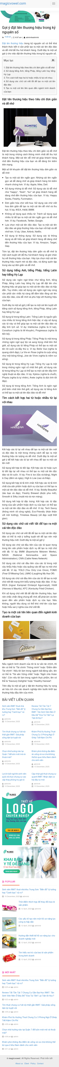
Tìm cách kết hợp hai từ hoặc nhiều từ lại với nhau (29, 77)
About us (19, 1063)
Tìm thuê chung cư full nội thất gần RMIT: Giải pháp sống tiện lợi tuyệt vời (13, 735)
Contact (40, 1063)
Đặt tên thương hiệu (12, 43)
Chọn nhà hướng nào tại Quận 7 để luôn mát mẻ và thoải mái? (13, 754)
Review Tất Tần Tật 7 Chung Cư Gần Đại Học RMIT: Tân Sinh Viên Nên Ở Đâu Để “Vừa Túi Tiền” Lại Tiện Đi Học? (43, 712)
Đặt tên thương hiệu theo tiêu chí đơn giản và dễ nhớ (30, 67)
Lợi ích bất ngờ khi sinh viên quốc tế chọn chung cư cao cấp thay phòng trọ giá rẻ (14, 777)
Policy (33, 1063)
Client (26, 1063)
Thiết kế (8, 36)
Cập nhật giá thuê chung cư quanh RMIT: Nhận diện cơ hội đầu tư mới (44, 777)
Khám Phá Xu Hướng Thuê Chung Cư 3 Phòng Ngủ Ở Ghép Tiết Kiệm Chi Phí (43, 735)
